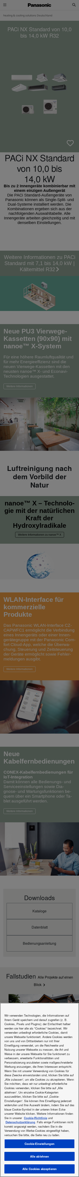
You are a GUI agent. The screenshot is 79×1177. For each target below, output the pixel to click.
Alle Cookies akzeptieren (39, 1169)
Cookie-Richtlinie (35, 1118)
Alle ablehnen (39, 1156)
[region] (39, 1090)
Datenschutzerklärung (20, 1122)
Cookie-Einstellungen (39, 1144)
